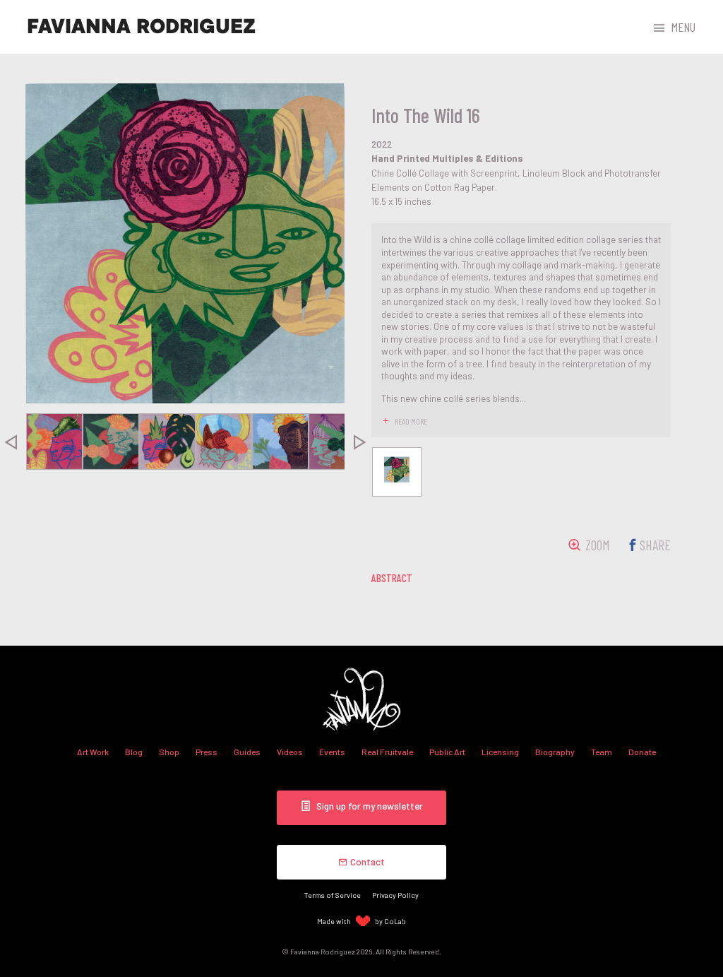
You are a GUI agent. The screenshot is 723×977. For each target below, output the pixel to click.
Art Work (93, 752)
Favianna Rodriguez (141, 27)
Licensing (500, 752)
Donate (642, 752)
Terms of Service (332, 894)
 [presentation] (360, 441)
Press (206, 752)
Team (601, 752)
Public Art (447, 752)
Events (332, 752)
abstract (391, 578)
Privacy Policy (395, 894)
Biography (555, 752)
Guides (247, 752)
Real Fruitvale (387, 752)
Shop (169, 752)
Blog (134, 752)
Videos (290, 752)
